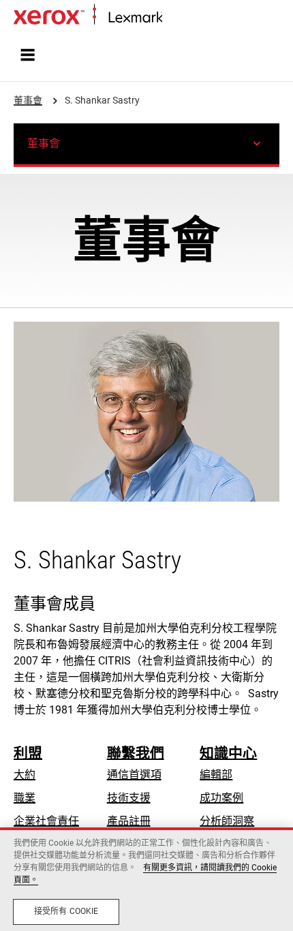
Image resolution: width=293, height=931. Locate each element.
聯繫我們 (135, 753)
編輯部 (216, 774)
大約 (24, 774)
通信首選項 (134, 774)
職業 (24, 797)
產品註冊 (129, 820)
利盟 (28, 753)
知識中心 (228, 753)
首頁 (171, 18)
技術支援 (129, 797)
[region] (146, 879)
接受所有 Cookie (66, 911)
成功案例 (221, 797)
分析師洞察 (227, 820)
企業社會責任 (46, 820)
